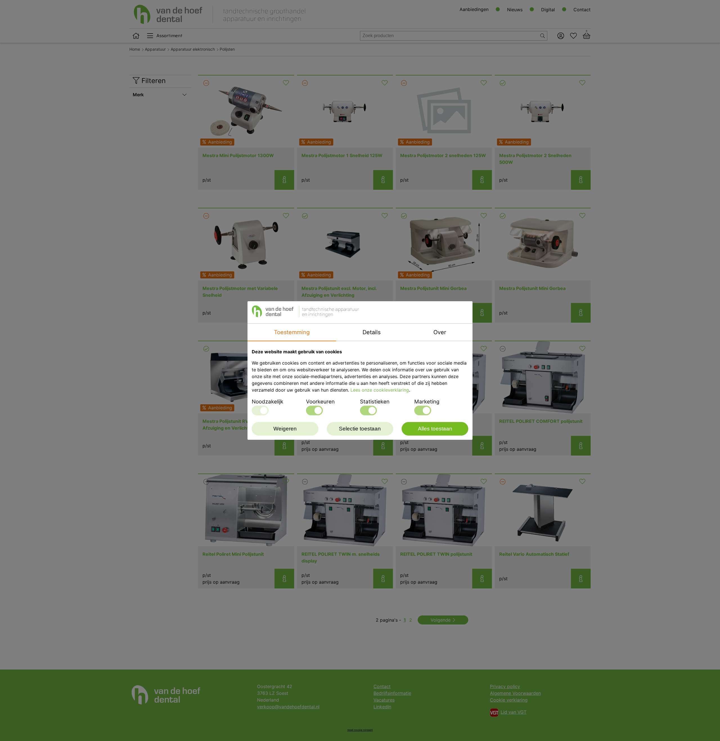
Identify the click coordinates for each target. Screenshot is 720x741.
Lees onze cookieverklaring (379, 390)
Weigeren (285, 429)
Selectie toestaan (360, 429)
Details (372, 332)
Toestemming (292, 332)
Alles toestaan (435, 429)
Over (439, 332)
